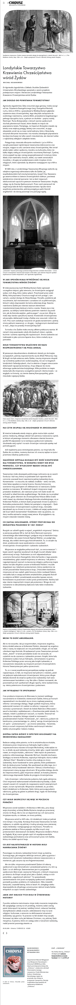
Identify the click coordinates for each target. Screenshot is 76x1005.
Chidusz (16, 2)
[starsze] (6, 933)
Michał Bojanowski (13, 82)
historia (13, 928)
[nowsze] (3, 933)
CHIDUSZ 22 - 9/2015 (23, 928)
